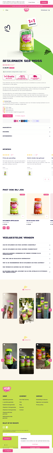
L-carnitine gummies (8, 402)
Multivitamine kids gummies (7, 417)
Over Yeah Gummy (24, 399)
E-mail (5, 434)
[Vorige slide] (4, 227)
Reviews (21, 407)
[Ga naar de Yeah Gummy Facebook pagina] (7, 427)
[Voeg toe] (22, 216)
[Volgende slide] (8, 227)
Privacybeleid (16, 448)
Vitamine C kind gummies (9, 407)
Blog (20, 404)
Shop (7, 10)
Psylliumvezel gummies (9, 404)
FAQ (20, 402)
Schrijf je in (7, 438)
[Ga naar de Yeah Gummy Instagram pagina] (4, 427)
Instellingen (35, 444)
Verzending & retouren (42, 399)
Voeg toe (8, 450)
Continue (44, 2)
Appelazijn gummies (8, 399)
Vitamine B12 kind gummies (7, 413)
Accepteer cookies (35, 447)
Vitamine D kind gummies (9, 409)
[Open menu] (3, 10)
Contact (21, 409)
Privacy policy (39, 404)
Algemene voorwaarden (42, 402)
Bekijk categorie (21, 115)
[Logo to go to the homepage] (26, 10)
